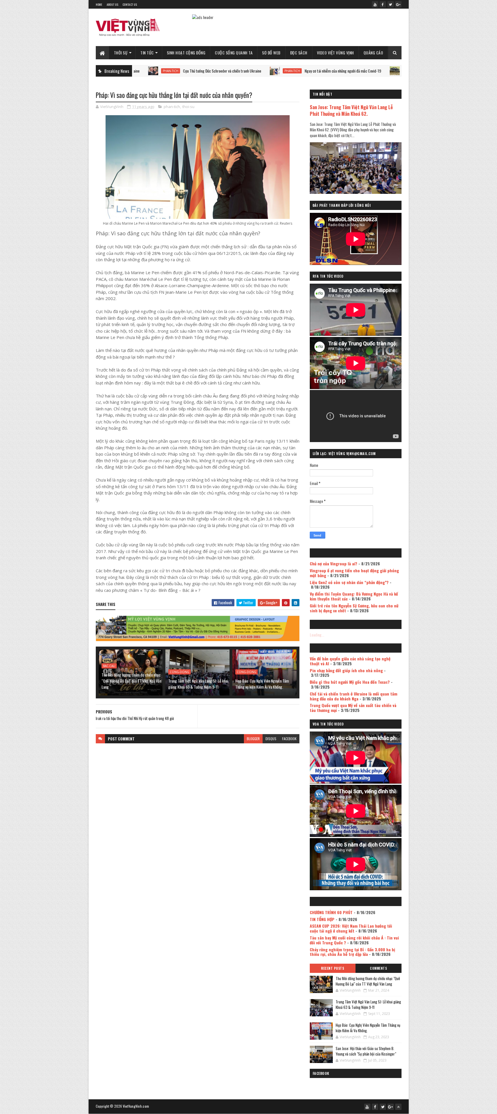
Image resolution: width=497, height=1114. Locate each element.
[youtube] (375, 4)
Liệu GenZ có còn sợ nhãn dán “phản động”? (349, 582)
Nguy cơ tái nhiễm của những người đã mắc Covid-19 (293, 71)
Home (99, 4)
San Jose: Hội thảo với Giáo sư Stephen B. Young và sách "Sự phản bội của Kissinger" (366, 1051)
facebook (289, 738)
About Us (112, 4)
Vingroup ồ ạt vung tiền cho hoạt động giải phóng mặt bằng (354, 572)
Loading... (317, 635)
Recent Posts (332, 968)
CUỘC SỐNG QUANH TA (234, 53)
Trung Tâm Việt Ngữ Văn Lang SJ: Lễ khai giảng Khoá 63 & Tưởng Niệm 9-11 (198, 684)
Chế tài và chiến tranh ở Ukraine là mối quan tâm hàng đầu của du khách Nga (353, 696)
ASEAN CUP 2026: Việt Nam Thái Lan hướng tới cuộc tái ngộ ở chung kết (351, 928)
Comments (378, 968)
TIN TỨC (147, 53)
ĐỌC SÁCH (298, 53)
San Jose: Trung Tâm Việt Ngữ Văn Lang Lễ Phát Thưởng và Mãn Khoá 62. (351, 110)
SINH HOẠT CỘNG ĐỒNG (186, 53)
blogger (253, 738)
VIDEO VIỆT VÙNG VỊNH (335, 53)
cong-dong (179, 672)
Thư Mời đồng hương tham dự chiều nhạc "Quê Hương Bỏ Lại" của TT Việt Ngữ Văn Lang (131, 681)
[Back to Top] (398, 1107)
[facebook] (383, 4)
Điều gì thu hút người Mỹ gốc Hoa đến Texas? (350, 682)
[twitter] (390, 4)
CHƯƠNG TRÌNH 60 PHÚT (331, 912)
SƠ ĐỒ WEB (271, 53)
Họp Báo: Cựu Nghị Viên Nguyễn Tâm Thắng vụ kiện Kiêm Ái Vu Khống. (262, 684)
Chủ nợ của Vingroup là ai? (333, 563)
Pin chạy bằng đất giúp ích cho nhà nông (346, 670)
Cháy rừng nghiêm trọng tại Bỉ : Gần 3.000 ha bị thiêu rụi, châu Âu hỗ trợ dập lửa (352, 951)
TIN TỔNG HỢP (322, 919)
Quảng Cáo (373, 53)
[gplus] (398, 4)
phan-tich (242, 71)
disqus (270, 738)
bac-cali (109, 666)
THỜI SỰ (121, 53)
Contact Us (130, 4)
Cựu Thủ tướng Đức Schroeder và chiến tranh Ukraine (172, 71)
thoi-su (188, 106)
